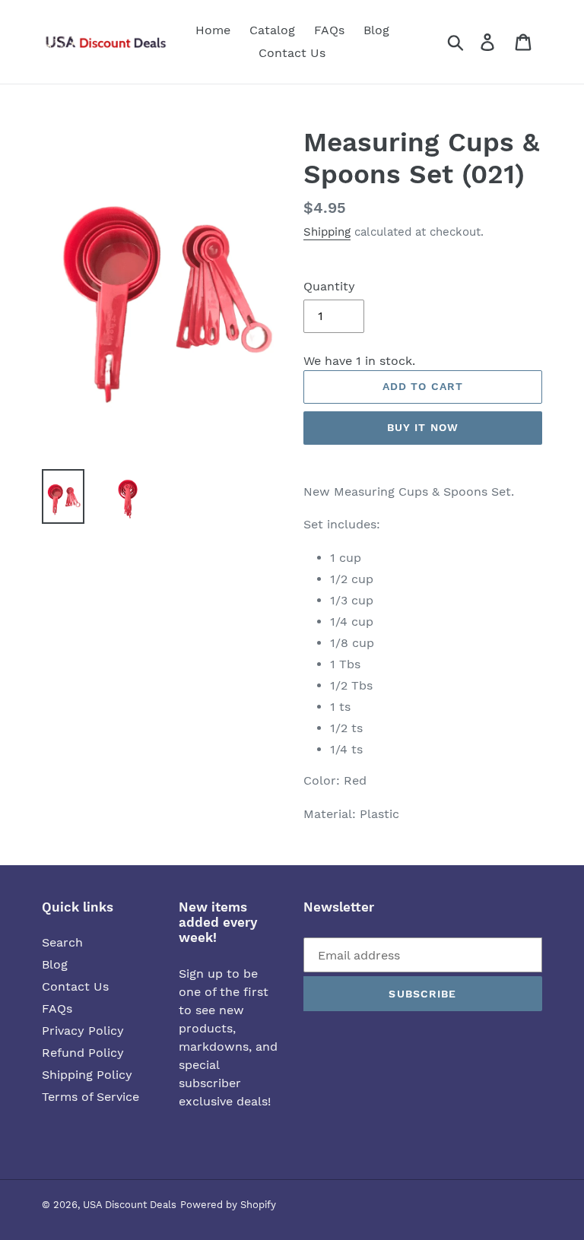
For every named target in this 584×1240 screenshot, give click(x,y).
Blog (55, 964)
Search (62, 942)
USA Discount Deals (129, 1204)
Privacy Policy (83, 1030)
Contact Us (75, 986)
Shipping (327, 232)
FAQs (57, 1008)
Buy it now (423, 427)
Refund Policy (83, 1052)
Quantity (329, 286)
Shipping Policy (87, 1074)
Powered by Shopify (228, 1204)
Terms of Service (90, 1096)
